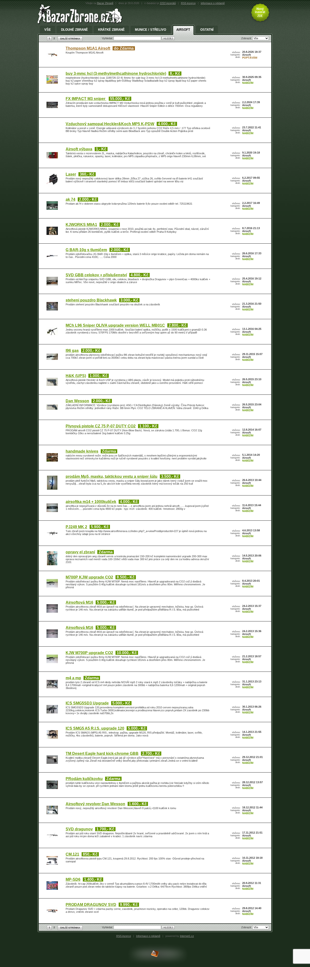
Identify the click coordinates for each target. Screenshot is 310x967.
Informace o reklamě (148, 936)
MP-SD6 (73, 879)
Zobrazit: (246, 38)
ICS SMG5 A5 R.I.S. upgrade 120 (95, 728)
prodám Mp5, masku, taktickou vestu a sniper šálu (111, 476)
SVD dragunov (79, 829)
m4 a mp (73, 678)
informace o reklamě (213, 3)
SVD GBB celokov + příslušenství (96, 275)
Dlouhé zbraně (74, 29)
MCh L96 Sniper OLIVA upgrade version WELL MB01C (115, 325)
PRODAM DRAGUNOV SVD (91, 905)
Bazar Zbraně (105, 3)
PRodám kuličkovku (84, 779)
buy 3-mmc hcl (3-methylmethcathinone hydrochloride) (116, 73)
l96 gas (72, 350)
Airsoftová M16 (79, 602)
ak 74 (70, 199)
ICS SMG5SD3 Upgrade (87, 703)
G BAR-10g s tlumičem (86, 250)
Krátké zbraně (111, 29)
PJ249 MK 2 (76, 527)
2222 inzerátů (168, 3)
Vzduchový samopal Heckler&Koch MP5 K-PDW (110, 124)
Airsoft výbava (79, 149)
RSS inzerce (188, 3)
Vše (47, 29)
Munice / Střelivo (150, 29)
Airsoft (183, 29)
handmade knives (82, 451)
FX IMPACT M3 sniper (86, 99)
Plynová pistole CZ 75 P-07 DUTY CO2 (101, 426)
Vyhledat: (108, 38)
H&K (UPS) (76, 376)
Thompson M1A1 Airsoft (88, 48)
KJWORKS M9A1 (81, 225)
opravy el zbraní (80, 552)
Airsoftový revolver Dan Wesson (95, 804)
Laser (71, 174)
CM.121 (72, 854)
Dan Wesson (77, 401)
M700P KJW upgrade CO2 (89, 577)
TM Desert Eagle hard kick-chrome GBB (102, 753)
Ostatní (207, 29)
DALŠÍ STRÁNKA (70, 38)
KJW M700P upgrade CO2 (89, 653)
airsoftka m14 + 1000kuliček (91, 502)
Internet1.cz (187, 936)
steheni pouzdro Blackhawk (91, 300)
